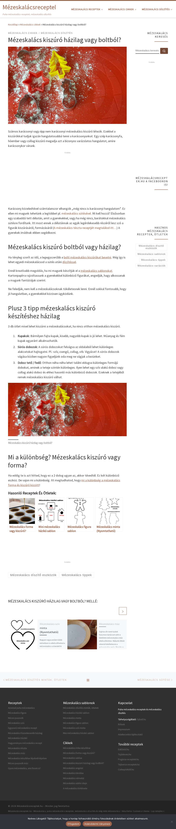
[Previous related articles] (114, 611)
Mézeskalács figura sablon (75, 723)
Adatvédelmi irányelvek (97, 823)
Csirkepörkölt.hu (126, 769)
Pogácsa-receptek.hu (128, 759)
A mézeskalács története (75, 788)
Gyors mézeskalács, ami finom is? (24, 768)
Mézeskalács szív (16, 723)
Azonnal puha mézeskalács (21, 707)
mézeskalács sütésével (76, 213)
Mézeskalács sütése (72, 758)
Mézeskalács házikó (17, 738)
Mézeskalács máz (109, 623)
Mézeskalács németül (73, 778)
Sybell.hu (141, 719)
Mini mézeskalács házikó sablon (78, 733)
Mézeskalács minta (72, 718)
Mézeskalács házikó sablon (76, 712)
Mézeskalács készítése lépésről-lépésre (27, 758)
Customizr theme (141, 811)
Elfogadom (73, 823)
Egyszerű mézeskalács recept (22, 728)
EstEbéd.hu (123, 749)
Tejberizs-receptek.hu (129, 764)
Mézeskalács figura (17, 712)
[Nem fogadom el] (171, 821)
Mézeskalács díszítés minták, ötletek (80, 707)
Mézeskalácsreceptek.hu (30, 806)
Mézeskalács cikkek (30, 24)
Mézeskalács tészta (17, 748)
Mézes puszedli (15, 718)
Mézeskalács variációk (152, 265)
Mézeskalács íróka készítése (76, 748)
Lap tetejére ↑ (157, 811)
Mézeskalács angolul (73, 768)
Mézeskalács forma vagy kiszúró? (79, 753)
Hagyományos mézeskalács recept (25, 743)
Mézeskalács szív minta (74, 728)
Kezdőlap (13, 24)
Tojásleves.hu (124, 754)
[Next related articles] (123, 611)
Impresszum (124, 729)
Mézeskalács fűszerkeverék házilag (25, 733)
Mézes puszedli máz (18, 763)
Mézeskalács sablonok (152, 254)
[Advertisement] (67, 178)
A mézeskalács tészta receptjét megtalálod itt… (85, 228)
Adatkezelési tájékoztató (130, 734)
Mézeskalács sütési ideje (75, 783)
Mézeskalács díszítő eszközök (151, 247)
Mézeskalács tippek (153, 259)
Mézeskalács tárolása (73, 773)
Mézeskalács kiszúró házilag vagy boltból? (83, 763)
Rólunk (121, 724)
